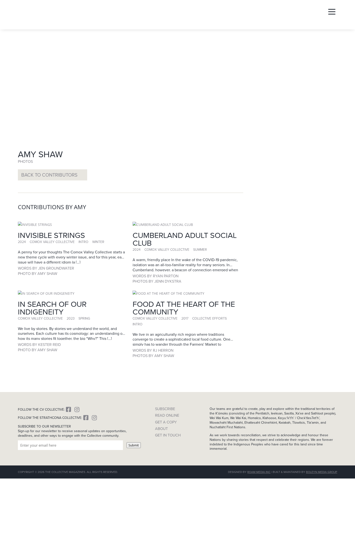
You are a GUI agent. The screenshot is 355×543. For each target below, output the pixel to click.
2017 (184, 318)
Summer (200, 249)
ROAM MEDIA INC (258, 472)
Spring (84, 318)
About (161, 428)
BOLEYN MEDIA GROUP (321, 472)
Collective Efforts (209, 318)
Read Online (167, 415)
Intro (83, 241)
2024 (22, 241)
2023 (71, 318)
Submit (133, 445)
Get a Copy (166, 422)
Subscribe (165, 409)
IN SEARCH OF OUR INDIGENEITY (52, 307)
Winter (98, 241)
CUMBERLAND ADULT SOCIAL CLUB (185, 238)
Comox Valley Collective (52, 241)
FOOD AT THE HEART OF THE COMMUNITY (184, 307)
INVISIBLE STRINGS (51, 234)
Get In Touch (168, 435)
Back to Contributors (49, 174)
